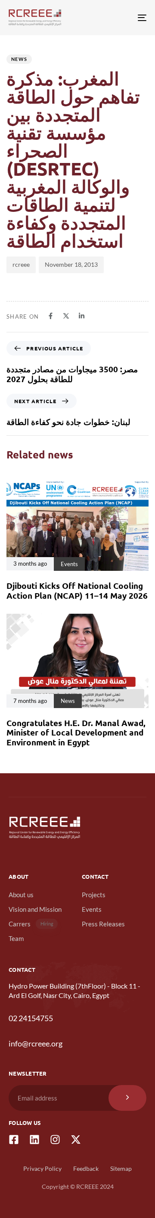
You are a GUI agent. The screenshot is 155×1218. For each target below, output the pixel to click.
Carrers (31, 924)
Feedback (86, 1168)
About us (21, 894)
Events (92, 909)
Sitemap (121, 1168)
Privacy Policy (42, 1168)
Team (16, 938)
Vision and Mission (35, 909)
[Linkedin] (34, 1139)
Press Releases (103, 924)
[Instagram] (55, 1139)
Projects (93, 894)
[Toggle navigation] (123, 17)
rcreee (21, 264)
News (19, 59)
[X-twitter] (76, 1139)
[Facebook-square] (14, 1139)
